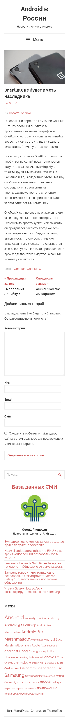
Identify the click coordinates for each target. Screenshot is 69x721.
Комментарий (15, 328)
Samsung (14, 675)
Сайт (7, 416)
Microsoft (34, 662)
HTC (50, 651)
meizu (24, 662)
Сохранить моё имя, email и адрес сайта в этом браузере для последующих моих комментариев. (33, 439)
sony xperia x (31, 682)
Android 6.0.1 (37, 640)
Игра (58, 682)
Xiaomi (45, 682)
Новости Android (20, 113)
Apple (36, 645)
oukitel (60, 662)
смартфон (20, 693)
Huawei (9, 657)
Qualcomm (11, 668)
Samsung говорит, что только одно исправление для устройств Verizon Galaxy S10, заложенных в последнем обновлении (30, 577)
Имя (7, 382)
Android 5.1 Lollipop (20, 625)
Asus (44, 645)
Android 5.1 (54, 618)
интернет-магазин (24, 688)
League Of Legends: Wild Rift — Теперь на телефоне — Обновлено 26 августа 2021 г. (33, 565)
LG (57, 657)
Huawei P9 (22, 657)
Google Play (38, 651)
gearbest (11, 651)
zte (52, 682)
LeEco (38, 657)
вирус (7, 688)
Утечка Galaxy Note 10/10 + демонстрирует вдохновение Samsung (32, 590)
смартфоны (35, 693)
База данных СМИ (34, 487)
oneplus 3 (51, 663)
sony (20, 682)
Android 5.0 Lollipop (36, 618)
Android (14, 617)
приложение (47, 688)
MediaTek (13, 662)
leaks (31, 657)
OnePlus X (34, 269)
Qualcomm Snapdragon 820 (40, 668)
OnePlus (19, 269)
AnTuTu (27, 645)
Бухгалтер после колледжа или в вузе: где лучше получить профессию (34, 543)
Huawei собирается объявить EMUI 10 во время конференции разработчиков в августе (33, 554)
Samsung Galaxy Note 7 (38, 676)
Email (8, 399)
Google (25, 651)
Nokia (43, 663)
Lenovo (48, 657)
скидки (8, 694)
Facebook (52, 645)
